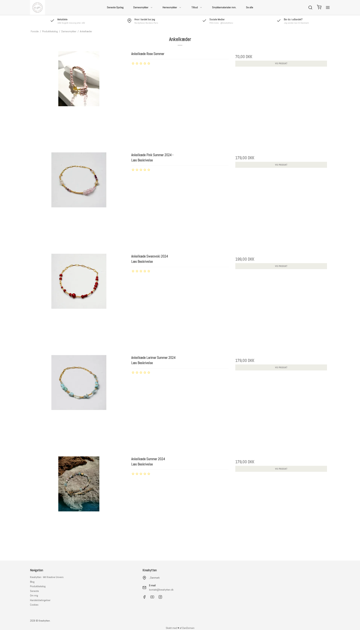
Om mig (34, 595)
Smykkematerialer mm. (224, 7)
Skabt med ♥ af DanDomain (180, 628)
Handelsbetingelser (40, 600)
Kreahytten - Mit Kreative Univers (47, 577)
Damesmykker (140, 7)
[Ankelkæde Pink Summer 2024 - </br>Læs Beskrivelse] (79, 201)
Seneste (34, 591)
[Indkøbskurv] (319, 7)
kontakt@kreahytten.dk (161, 589)
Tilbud (194, 7)
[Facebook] (144, 598)
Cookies (34, 604)
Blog (32, 581)
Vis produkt (281, 63)
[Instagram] (160, 598)
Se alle (249, 7)
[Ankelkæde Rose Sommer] (79, 100)
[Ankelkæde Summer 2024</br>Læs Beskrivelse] (79, 505)
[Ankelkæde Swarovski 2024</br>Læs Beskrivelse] (79, 302)
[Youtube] (152, 598)
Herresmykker (170, 7)
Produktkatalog (38, 586)
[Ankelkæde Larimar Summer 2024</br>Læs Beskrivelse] (79, 403)
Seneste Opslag (115, 7)
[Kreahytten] (37, 7)
